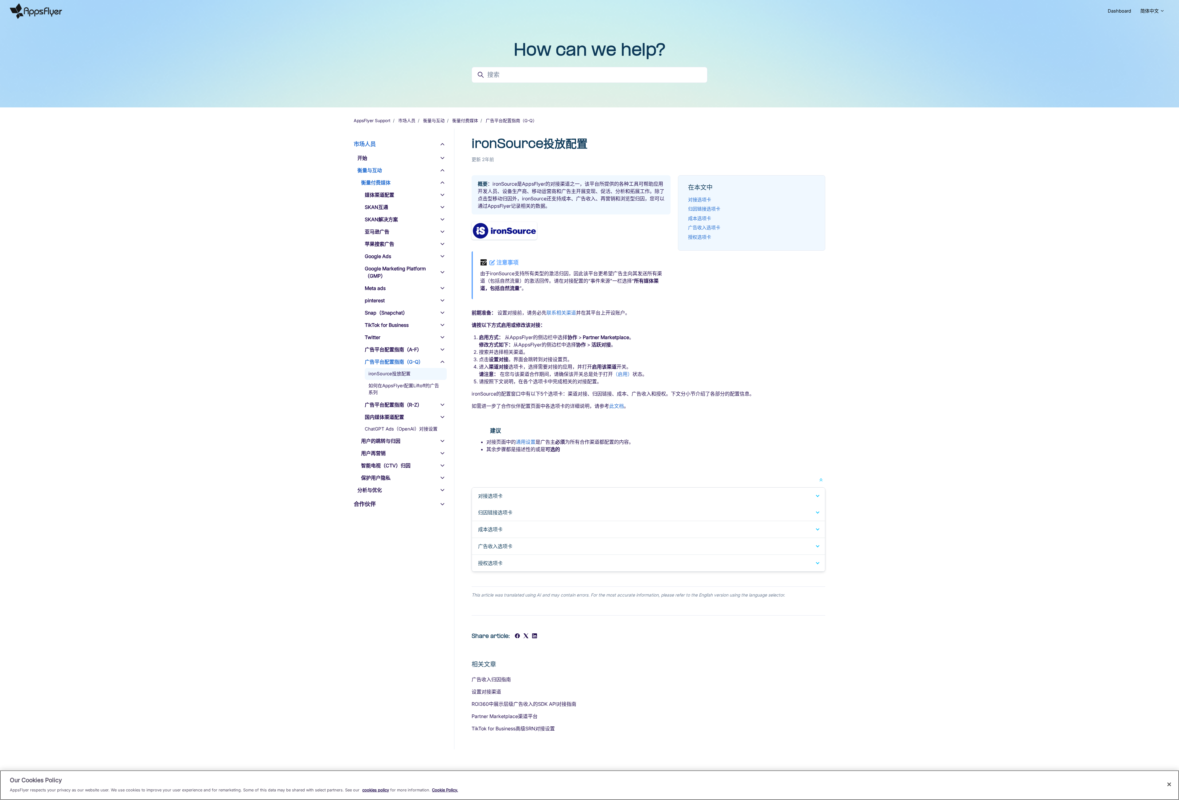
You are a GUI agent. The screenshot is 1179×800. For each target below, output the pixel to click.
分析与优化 (369, 490)
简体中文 (1150, 11)
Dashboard (1119, 11)
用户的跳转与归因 (380, 441)
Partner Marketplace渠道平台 (505, 716)
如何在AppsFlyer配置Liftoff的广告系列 (403, 389)
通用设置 (525, 442)
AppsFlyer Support (372, 120)
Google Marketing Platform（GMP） (395, 272)
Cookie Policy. (445, 789)
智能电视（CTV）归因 (386, 465)
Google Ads (378, 256)
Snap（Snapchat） (386, 313)
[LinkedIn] (534, 636)
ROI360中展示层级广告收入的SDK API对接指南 (524, 704)
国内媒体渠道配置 (384, 417)
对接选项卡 (699, 200)
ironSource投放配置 (389, 374)
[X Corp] (525, 636)
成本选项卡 (699, 218)
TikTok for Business (387, 325)
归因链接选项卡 (704, 209)
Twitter (372, 337)
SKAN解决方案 (381, 219)
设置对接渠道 (486, 692)
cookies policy (375, 789)
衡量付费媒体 (465, 120)
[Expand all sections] (821, 479)
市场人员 (406, 120)
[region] (589, 785)
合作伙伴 (365, 504)
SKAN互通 (376, 207)
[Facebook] (517, 636)
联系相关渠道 (561, 313)
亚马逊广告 (377, 232)
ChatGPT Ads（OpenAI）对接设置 (401, 429)
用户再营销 (373, 453)
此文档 (616, 406)
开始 (362, 158)
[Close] (1169, 784)
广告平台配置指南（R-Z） (393, 405)
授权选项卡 (699, 237)
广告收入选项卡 (704, 227)
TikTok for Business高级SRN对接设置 (513, 728)
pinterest (375, 300)
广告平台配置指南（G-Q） (511, 120)
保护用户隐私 (376, 478)
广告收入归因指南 (491, 679)
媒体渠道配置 (379, 195)
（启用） (622, 374)
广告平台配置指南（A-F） (393, 349)
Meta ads (375, 288)
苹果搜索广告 (379, 244)
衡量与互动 (434, 120)
